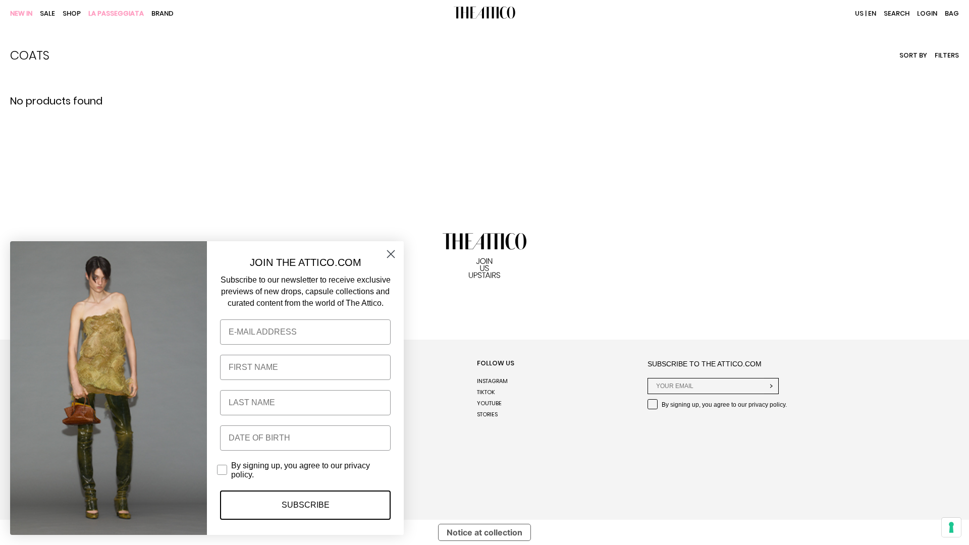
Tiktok (486, 392)
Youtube (489, 403)
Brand (162, 14)
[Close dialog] (391, 254)
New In (21, 14)
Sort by (913, 55)
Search (896, 13)
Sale (47, 14)
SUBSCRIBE (306, 505)
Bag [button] (952, 13)
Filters (947, 55)
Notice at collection (484, 532)
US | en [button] (865, 13)
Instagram (492, 381)
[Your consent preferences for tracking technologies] (951, 527)
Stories (487, 414)
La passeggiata (116, 14)
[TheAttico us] (484, 14)
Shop (72, 14)
